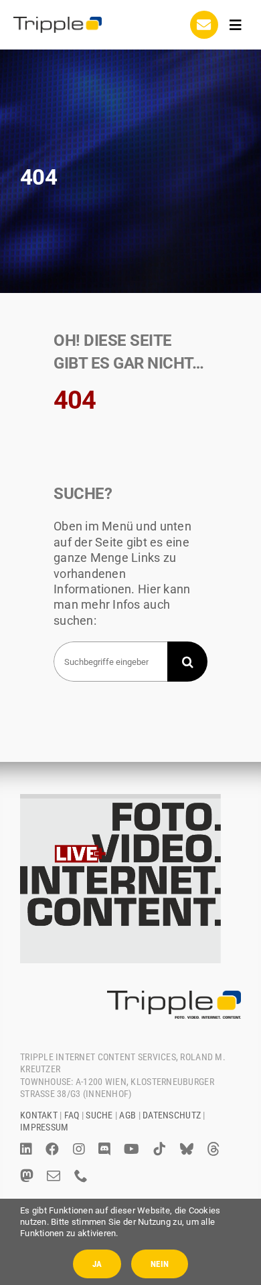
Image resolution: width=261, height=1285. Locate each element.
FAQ (72, 1115)
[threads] (213, 1149)
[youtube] (131, 1149)
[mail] (53, 1176)
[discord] (104, 1149)
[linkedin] (26, 1149)
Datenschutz (172, 1115)
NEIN (160, 1264)
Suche (99, 1115)
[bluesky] (186, 1149)
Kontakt (39, 1115)
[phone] (81, 1176)
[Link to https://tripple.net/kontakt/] (204, 25)
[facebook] (52, 1149)
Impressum (44, 1127)
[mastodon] (26, 1176)
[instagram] (79, 1149)
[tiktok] (159, 1149)
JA (97, 1264)
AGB (127, 1115)
